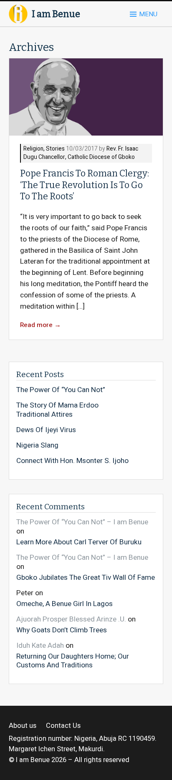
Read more (40, 325)
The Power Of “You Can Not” (60, 390)
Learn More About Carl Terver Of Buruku (79, 542)
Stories (55, 149)
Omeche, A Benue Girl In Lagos (64, 603)
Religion (33, 149)
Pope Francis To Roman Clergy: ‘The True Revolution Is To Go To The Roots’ (84, 185)
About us (22, 726)
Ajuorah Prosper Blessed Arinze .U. (71, 619)
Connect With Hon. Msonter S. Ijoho (72, 460)
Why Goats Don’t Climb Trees (61, 629)
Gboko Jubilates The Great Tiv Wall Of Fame (85, 577)
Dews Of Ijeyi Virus (46, 430)
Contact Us (63, 726)
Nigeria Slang (37, 445)
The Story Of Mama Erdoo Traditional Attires (57, 410)
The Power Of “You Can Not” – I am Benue (82, 522)
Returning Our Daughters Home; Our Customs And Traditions (72, 660)
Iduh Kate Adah (40, 645)
